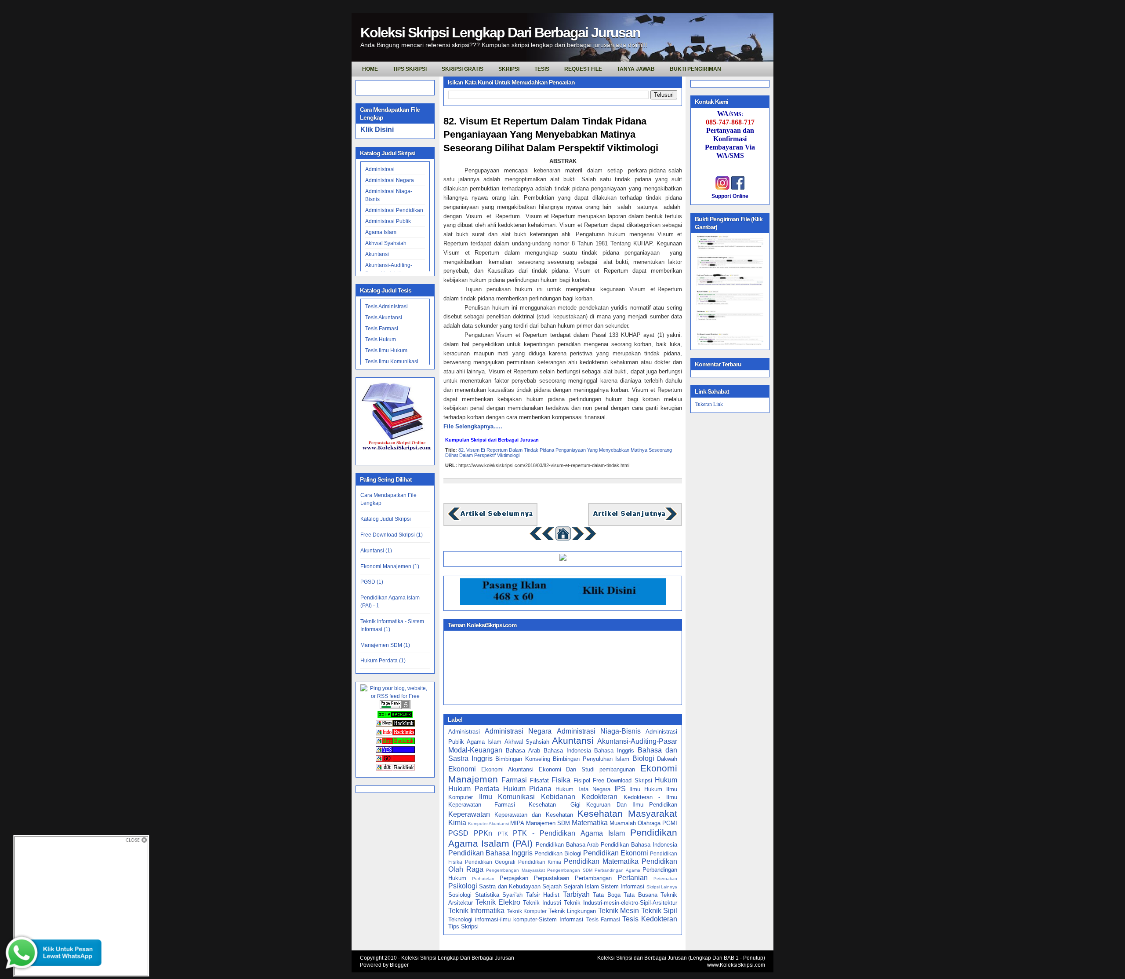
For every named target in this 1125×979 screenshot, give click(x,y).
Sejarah (552, 886)
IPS (620, 789)
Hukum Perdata (473, 789)
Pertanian (632, 877)
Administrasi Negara (389, 180)
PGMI (669, 823)
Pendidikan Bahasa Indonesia (639, 844)
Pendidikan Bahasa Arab (567, 844)
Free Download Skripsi (622, 780)
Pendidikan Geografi (490, 862)
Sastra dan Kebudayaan (510, 886)
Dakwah (667, 759)
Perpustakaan (551, 878)
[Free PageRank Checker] (395, 707)
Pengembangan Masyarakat (515, 870)
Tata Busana (640, 894)
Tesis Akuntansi (383, 317)
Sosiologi (460, 894)
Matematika (590, 822)
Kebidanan (558, 796)
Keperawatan (469, 814)
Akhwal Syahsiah (385, 243)
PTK (503, 834)
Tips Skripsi (410, 69)
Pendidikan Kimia (540, 862)
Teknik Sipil (659, 910)
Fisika (561, 780)
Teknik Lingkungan (572, 911)
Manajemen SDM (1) (385, 645)
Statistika (487, 894)
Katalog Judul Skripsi (385, 519)
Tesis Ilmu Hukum (386, 350)
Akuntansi (377, 254)
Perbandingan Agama (617, 870)
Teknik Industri (542, 902)
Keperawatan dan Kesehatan (533, 814)
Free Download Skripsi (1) (391, 535)
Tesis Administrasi (386, 306)
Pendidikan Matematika (601, 861)
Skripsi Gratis (462, 69)
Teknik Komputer (527, 911)
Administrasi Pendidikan (394, 210)
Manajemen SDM (548, 823)
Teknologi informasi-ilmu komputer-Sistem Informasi (515, 919)
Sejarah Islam (581, 886)
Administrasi (380, 169)
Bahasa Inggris (614, 750)
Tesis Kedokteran (649, 919)
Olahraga (649, 823)
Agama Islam (380, 232)
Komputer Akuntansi (488, 823)
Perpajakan (514, 878)
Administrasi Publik (388, 221)
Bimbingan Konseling (522, 759)
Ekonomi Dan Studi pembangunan (587, 769)
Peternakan (665, 878)
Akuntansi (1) (376, 551)
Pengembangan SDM (569, 870)
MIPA (517, 823)
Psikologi (462, 886)
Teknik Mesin (618, 910)
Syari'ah (512, 894)
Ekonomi (462, 769)
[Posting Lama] (635, 519)
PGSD (458, 833)
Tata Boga (607, 894)
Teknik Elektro (497, 902)
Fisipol (581, 780)
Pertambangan (593, 878)
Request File (583, 69)
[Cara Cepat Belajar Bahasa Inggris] (562, 558)
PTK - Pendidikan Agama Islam (569, 833)
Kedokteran (599, 796)
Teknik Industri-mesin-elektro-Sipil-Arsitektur (620, 902)
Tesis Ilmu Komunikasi (391, 361)
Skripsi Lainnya (661, 886)
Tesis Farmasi (381, 328)
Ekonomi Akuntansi (507, 769)
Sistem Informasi (622, 886)
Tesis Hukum (380, 339)
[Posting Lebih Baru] (490, 519)
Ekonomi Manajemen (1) (389, 566)
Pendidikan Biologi (557, 853)
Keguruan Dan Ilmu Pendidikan (631, 804)
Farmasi (514, 780)
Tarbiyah (576, 894)
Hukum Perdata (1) (383, 661)
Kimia (457, 822)
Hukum (666, 780)
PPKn (483, 833)
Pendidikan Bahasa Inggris (490, 853)
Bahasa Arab (523, 750)
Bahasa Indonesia (567, 750)
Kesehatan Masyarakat (627, 813)
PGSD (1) (371, 582)
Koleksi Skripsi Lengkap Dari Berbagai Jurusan (500, 32)
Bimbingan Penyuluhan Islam (591, 759)
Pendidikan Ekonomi (615, 853)
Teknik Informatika (476, 910)
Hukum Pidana (527, 789)
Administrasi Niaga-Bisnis (599, 731)
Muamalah (623, 823)
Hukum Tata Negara (582, 789)
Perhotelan (483, 878)
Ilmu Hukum (645, 789)
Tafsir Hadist (543, 894)
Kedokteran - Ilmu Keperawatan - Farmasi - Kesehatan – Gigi (562, 801)
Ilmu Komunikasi (507, 796)
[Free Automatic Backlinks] (395, 716)
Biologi (643, 758)
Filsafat (539, 780)
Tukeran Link (709, 403)
